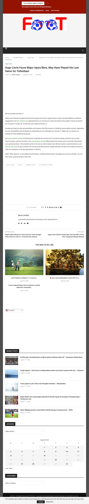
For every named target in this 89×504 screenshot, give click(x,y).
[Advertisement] (44, 38)
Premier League (30, 165)
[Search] (83, 50)
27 (22, 464)
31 (67, 464)
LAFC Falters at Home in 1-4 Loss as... (24, 278)
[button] (46, 3)
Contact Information (37, 10)
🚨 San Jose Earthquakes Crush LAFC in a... (65, 278)
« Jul (6, 468)
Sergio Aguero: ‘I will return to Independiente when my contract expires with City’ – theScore (52, 370)
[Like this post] (43, 207)
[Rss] (79, 50)
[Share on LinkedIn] (52, 207)
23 (56, 460)
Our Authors (55, 10)
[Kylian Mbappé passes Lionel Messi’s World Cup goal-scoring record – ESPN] (11, 413)
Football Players (18, 57)
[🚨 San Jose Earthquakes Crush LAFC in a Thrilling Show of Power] (65, 262)
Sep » (11, 468)
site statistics (21, 121)
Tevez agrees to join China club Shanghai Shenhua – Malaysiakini (43, 383)
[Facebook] (77, 50)
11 (78, 451)
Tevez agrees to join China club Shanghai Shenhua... (37, 7)
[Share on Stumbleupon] (56, 207)
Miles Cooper (23, 215)
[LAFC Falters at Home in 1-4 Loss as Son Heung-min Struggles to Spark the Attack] (24, 262)
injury (20, 165)
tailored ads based (11, 147)
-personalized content (15, 138)
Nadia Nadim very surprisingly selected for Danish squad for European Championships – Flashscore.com (50, 398)
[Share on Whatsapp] (58, 207)
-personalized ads (37, 141)
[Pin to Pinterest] (50, 207)
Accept (40, 502)
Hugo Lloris (30, 57)
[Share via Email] (61, 207)
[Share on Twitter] (47, 207)
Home (7, 57)
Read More (49, 502)
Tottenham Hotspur (45, 165)
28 (33, 464)
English (11, 310)
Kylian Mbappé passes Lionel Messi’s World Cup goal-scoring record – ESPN (46, 410)
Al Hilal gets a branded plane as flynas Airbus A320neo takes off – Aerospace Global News (51, 357)
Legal (47, 10)
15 (44, 455)
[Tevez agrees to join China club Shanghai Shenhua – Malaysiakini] (11, 387)
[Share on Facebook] (45, 207)
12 (11, 455)
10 (67, 451)
